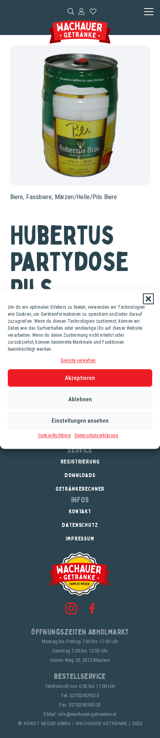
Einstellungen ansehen (80, 420)
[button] (148, 299)
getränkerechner (80, 488)
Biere (16, 197)
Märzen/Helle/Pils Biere (86, 197)
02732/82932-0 (84, 695)
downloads (80, 475)
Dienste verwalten (78, 360)
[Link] (81, 11)
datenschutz (80, 524)
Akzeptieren (80, 377)
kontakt (80, 511)
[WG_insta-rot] (71, 608)
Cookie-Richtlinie (54, 435)
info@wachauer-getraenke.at (87, 714)
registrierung (80, 461)
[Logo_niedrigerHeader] (79, 32)
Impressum (80, 538)
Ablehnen (80, 399)
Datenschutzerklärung (96, 435)
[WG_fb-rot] (92, 608)
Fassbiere (39, 197)
